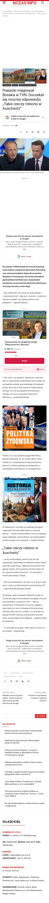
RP (16, 125)
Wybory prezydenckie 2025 (28, 85)
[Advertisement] (24, 42)
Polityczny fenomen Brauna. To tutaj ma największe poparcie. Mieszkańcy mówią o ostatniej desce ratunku (22, 752)
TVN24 (20, 676)
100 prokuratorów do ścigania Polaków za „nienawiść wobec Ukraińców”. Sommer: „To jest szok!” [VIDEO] (24, 793)
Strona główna (8, 11)
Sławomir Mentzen (10, 676)
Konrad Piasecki (14, 673)
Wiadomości (18, 11)
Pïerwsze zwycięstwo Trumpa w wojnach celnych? (37, 698)
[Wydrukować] (38, 131)
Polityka (27, 11)
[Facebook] (20, 131)
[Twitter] (26, 131)
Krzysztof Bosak (27, 673)
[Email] (32, 131)
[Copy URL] (43, 131)
